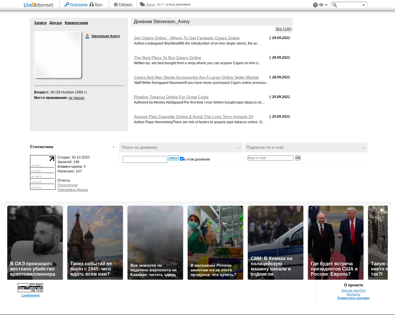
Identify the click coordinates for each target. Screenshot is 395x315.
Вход (98, 4)
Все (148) (283, 29)
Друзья (55, 23)
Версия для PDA (354, 290)
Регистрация (79, 4)
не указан (76, 98)
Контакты (353, 294)
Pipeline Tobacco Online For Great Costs (171, 97)
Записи (40, 23)
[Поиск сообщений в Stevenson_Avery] (173, 158)
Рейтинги (125, 4)
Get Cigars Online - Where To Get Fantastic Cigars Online (187, 38)
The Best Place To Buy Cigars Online (167, 57)
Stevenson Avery (87, 36)
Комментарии (76, 23)
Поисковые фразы (73, 190)
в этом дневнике (197, 159)
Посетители (67, 185)
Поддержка (315, 5)
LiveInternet (39, 5)
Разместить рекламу (353, 298)
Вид (323, 5)
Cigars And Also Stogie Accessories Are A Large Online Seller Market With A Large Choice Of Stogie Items (196, 79)
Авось (150, 4)
